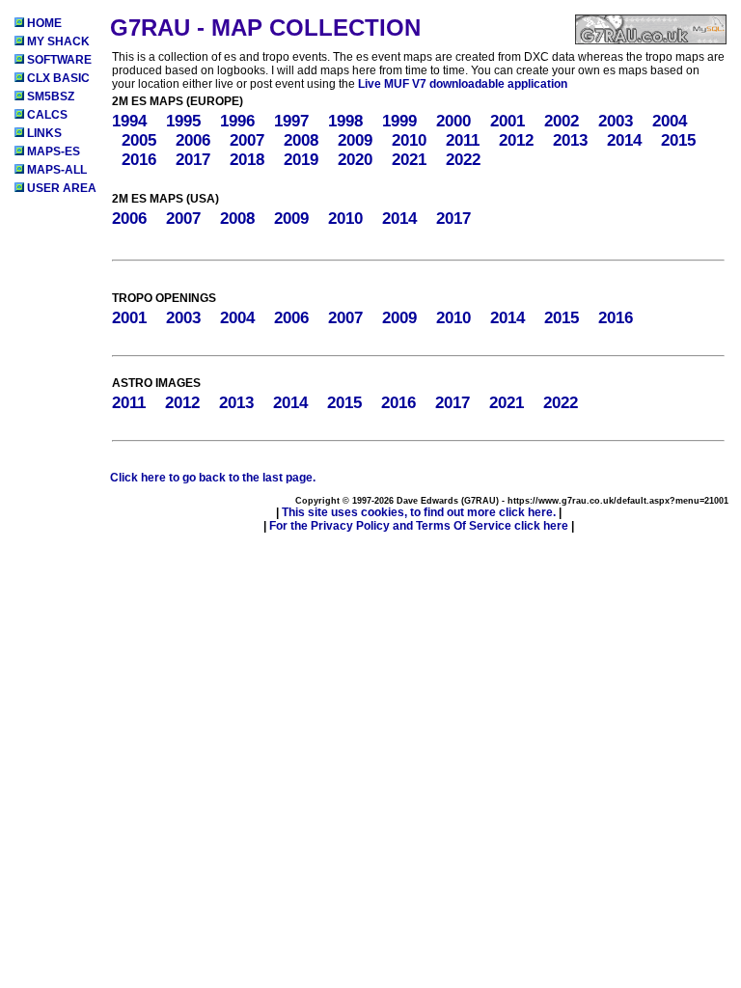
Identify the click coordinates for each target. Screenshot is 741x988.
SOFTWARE (58, 60)
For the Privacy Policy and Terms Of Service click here (418, 526)
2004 (669, 121)
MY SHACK (57, 41)
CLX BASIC (57, 78)
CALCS (46, 115)
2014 (624, 140)
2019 (301, 160)
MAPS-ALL (55, 170)
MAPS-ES (52, 151)
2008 (301, 140)
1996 (237, 121)
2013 (570, 140)
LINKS (43, 133)
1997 (291, 121)
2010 (409, 140)
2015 (678, 140)
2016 (139, 160)
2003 (615, 121)
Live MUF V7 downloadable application (462, 84)
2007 (247, 140)
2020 (355, 160)
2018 (247, 160)
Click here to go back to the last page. (213, 477)
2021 (409, 160)
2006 (193, 140)
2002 (561, 121)
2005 (139, 140)
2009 (355, 140)
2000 (453, 121)
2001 (507, 121)
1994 (129, 121)
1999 (399, 121)
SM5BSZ (49, 96)
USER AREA (60, 188)
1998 (345, 121)
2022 (463, 160)
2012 (516, 140)
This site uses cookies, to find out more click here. (419, 512)
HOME (43, 23)
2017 (193, 160)
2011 (463, 140)
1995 (183, 121)
